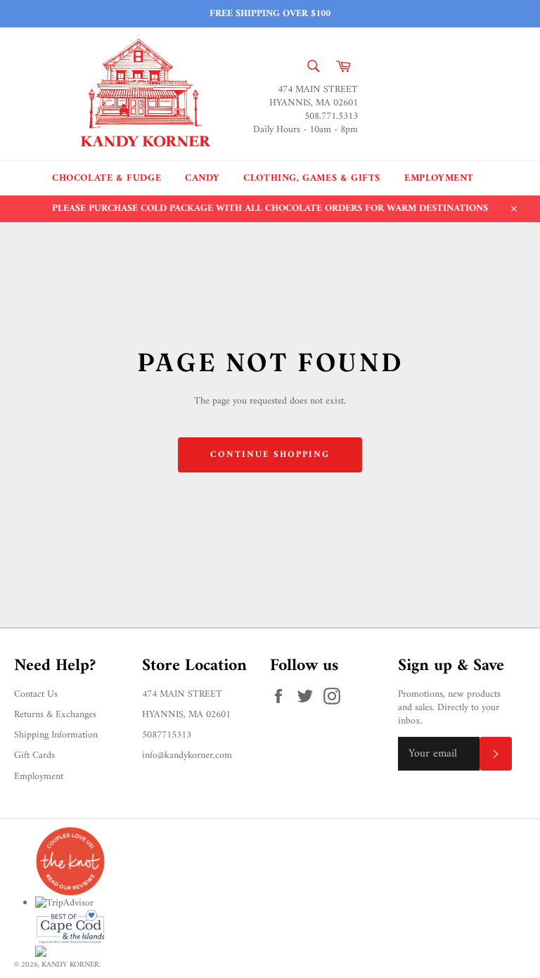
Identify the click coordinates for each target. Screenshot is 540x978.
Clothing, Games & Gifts (311, 178)
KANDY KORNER (70, 965)
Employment (439, 178)
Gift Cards (34, 755)
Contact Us (36, 694)
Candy (202, 178)
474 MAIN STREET (182, 694)
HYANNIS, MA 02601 (186, 714)
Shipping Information (56, 735)
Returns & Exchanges (55, 714)
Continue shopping (270, 454)
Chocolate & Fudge (106, 178)
